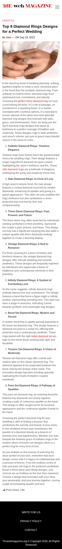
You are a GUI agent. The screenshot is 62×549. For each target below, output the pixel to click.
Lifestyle (8, 20)
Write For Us (31, 512)
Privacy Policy (31, 521)
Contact (31, 530)
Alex (8, 37)
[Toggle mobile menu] (57, 7)
